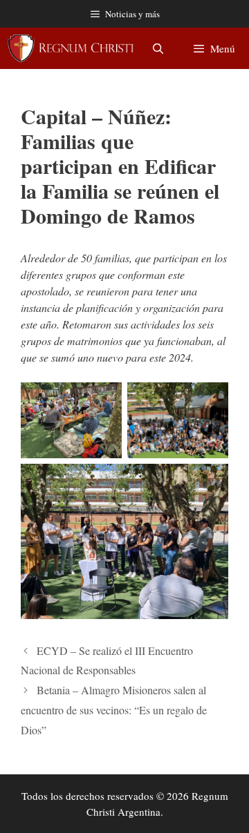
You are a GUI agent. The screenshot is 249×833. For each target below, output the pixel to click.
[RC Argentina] (70, 48)
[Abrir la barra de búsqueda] (157, 48)
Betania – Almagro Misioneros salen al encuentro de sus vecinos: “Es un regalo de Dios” (114, 710)
